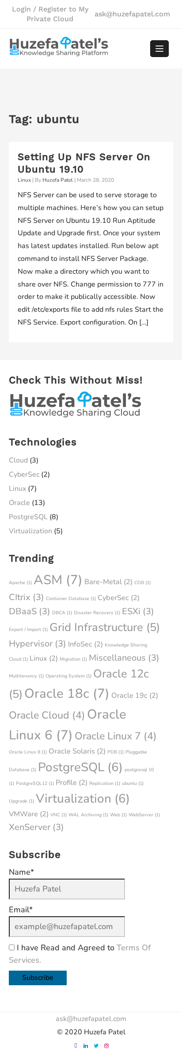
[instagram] (106, 1046)
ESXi (138, 611)
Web (118, 814)
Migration (73, 659)
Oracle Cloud (47, 715)
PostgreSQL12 (35, 783)
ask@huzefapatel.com (132, 14)
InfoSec (85, 644)
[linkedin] (86, 1046)
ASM (58, 580)
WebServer (144, 814)
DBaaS (29, 611)
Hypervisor (37, 644)
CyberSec (24, 474)
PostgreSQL (28, 517)
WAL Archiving (88, 814)
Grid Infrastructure (104, 627)
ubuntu (133, 783)
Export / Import (28, 629)
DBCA (62, 612)
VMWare (29, 814)
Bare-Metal (108, 582)
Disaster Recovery (97, 612)
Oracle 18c (67, 693)
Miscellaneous (124, 658)
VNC (58, 814)
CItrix (26, 597)
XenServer (36, 827)
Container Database (71, 598)
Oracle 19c (134, 695)
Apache (20, 582)
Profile (71, 783)
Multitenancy (26, 676)
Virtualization (30, 531)
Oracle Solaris (77, 751)
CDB (142, 582)
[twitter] (96, 1046)
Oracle (19, 503)
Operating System (68, 676)
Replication (104, 783)
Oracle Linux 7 (116, 736)
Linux (24, 180)
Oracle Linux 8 (28, 752)
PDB (115, 752)
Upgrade (21, 801)
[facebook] (76, 1046)
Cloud (18, 460)
